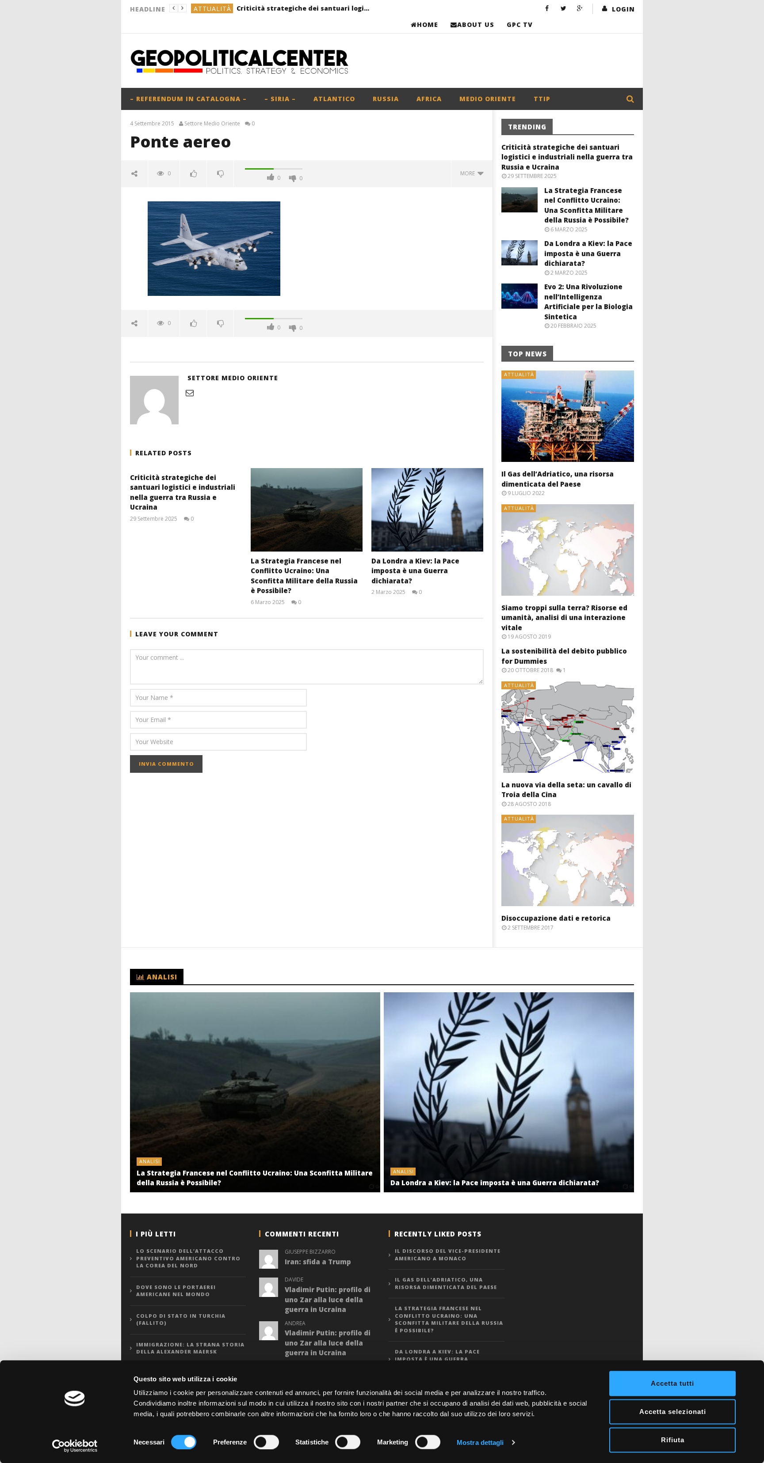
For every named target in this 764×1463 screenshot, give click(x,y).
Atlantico (334, 99)
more (469, 173)
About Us (475, 24)
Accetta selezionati (672, 1411)
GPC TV (520, 24)
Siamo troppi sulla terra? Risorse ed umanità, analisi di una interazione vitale (564, 617)
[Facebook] (547, 8)
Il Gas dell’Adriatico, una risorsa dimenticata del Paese (446, 1283)
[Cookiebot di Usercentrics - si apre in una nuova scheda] (75, 1445)
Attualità (519, 374)
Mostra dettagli (480, 1442)
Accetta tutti (672, 1383)
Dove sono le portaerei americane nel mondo (176, 1291)
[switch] (266, 1442)
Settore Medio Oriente (212, 123)
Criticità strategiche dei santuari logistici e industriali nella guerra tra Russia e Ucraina (567, 157)
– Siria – (280, 99)
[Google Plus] (580, 8)
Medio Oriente (487, 99)
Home (427, 24)
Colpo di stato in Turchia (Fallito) (180, 1319)
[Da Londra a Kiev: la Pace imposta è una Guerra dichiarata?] (427, 510)
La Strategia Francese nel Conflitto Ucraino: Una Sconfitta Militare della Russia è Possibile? (291, 8)
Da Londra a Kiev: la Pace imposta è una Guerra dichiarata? (415, 570)
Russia (386, 99)
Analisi (207, 8)
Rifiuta (672, 1440)
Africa (429, 99)
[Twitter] (563, 8)
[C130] (214, 248)
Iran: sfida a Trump (318, 1261)
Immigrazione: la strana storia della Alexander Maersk (190, 1348)
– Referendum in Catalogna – (188, 99)
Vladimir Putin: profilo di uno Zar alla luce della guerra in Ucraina (328, 1299)
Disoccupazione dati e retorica (556, 918)
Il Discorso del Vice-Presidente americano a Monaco (447, 1255)
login (623, 9)
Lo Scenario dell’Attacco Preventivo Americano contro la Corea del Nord (188, 1258)
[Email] (190, 392)
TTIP (542, 99)
